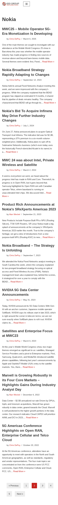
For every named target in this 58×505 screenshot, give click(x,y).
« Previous (14, 485)
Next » (20, 494)
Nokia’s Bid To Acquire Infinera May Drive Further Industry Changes (27, 115)
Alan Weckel (14, 214)
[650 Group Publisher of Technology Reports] (10, 4)
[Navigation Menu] (26, 4)
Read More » (48, 61)
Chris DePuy (14, 39)
